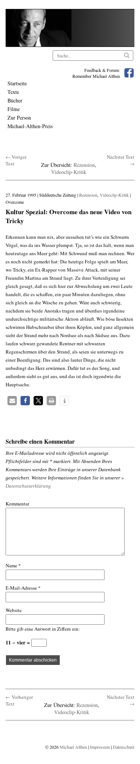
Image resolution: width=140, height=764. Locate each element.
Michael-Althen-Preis (30, 126)
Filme (13, 108)
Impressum (100, 747)
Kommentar (17, 503)
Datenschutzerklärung (28, 486)
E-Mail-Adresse (23, 587)
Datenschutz (123, 747)
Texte (13, 91)
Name (13, 565)
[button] (12, 400)
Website (14, 610)
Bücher (14, 100)
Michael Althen (73, 747)
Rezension (84, 164)
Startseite (17, 83)
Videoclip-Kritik (68, 171)
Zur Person (19, 117)
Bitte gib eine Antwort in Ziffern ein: (43, 628)
